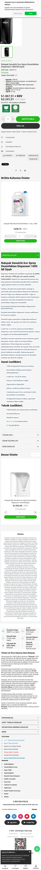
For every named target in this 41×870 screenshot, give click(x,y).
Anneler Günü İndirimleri (11, 755)
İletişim (6, 797)
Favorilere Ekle (21, 232)
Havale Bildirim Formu (10, 767)
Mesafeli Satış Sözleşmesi (12, 776)
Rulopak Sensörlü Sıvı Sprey (13, 539)
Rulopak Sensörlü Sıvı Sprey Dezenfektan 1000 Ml (20, 560)
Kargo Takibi (8, 770)
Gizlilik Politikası (13, 833)
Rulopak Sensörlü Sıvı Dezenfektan (19, 592)
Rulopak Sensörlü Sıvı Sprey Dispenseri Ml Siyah (20, 580)
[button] (15, 496)
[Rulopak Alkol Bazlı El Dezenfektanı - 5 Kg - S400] (20, 203)
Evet (30, 13)
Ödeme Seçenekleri (10, 441)
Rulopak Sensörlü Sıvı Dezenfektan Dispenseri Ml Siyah (20, 605)
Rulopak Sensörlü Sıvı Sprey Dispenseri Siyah (20, 582)
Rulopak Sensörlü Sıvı (29, 538)
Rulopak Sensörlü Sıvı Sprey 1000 (14, 584)
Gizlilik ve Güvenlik (9, 779)
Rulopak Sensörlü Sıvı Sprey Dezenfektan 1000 (20, 558)
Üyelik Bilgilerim (9, 764)
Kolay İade (7, 782)
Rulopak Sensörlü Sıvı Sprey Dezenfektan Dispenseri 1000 (21, 544)
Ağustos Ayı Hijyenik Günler (12, 746)
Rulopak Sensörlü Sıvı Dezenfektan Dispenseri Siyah (20, 607)
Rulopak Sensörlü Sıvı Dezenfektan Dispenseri (21, 593)
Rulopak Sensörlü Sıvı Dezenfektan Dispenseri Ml (19, 603)
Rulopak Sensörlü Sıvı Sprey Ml (14, 589)
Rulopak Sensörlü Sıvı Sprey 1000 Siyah (23, 587)
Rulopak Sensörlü (16, 538)
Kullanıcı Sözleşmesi (12, 836)
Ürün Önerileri (8, 446)
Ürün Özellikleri (9, 255)
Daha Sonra (18, 13)
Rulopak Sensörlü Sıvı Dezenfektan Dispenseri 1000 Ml (21, 597)
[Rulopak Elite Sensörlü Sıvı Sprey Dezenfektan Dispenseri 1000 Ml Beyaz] (20, 480)
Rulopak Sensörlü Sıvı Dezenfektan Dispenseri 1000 (20, 595)
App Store (13, 822)
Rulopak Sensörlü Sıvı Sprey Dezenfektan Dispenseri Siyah (20, 556)
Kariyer (6, 794)
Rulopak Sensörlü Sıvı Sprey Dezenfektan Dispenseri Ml (20, 552)
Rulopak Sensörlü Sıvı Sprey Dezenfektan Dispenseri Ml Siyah (21, 554)
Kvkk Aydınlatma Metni (26, 833)
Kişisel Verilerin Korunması (12, 791)
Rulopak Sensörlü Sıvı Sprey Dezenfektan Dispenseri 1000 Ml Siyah (20, 548)
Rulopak (7, 538)
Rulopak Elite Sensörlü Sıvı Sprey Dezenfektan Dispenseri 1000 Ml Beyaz (20, 501)
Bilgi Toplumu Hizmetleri (27, 836)
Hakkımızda (7, 788)
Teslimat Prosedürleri (10, 785)
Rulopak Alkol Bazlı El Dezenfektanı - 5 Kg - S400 (20, 224)
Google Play (30, 822)
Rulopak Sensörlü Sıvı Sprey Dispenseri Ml (22, 579)
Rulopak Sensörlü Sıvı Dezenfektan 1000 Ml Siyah (19, 612)
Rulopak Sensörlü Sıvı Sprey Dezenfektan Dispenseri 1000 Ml (21, 545)
